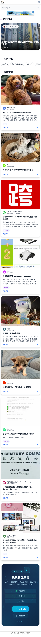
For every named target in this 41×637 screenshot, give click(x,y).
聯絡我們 (16, 633)
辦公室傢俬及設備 (17, 64)
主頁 (12, 633)
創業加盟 (29, 64)
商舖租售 (5, 64)
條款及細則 (20, 621)
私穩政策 (28, 633)
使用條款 (22, 633)
